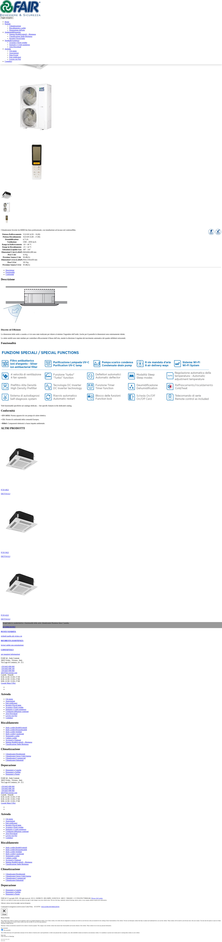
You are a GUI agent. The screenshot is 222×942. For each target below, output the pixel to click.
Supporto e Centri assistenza (19, 45)
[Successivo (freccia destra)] (4, 940)
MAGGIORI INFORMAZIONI (50, 907)
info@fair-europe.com (9, 673)
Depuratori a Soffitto (13, 772)
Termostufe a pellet (12, 736)
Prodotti (7, 24)
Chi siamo (13, 51)
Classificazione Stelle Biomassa (20, 36)
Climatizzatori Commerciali (16, 758)
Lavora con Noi (15, 59)
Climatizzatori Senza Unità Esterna (18, 756)
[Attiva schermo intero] (6, 939)
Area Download (15, 47)
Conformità (10, 274)
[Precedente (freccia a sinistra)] (2, 940)
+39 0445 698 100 (7, 669)
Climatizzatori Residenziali (15, 754)
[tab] (113, 270)
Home (7, 22)
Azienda (8, 49)
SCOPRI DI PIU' (9, 627)
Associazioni (14, 53)
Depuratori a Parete (13, 774)
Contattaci (8, 61)
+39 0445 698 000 (7, 667)
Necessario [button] (3, 923)
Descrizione (10, 270)
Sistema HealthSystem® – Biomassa (22, 34)
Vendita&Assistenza (12, 41)
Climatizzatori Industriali (14, 760)
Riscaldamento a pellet (17, 28)
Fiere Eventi (13, 55)
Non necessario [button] (4, 928)
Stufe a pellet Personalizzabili (16, 730)
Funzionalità (10, 272)
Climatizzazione (15, 26)
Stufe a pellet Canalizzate (15, 734)
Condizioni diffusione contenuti (17, 712)
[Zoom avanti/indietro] (8, 939)
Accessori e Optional (13, 740)
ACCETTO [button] (37, 907)
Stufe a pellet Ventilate (14, 732)
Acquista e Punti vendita (18, 43)
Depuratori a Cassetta (13, 770)
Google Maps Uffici (8, 683)
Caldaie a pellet (11, 738)
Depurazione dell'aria (17, 30)
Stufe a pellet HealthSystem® (16, 728)
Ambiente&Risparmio (13, 32)
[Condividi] (4, 939)
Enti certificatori (15, 57)
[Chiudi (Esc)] (2, 939)
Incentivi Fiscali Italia (17, 38)
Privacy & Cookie (97, 898)
